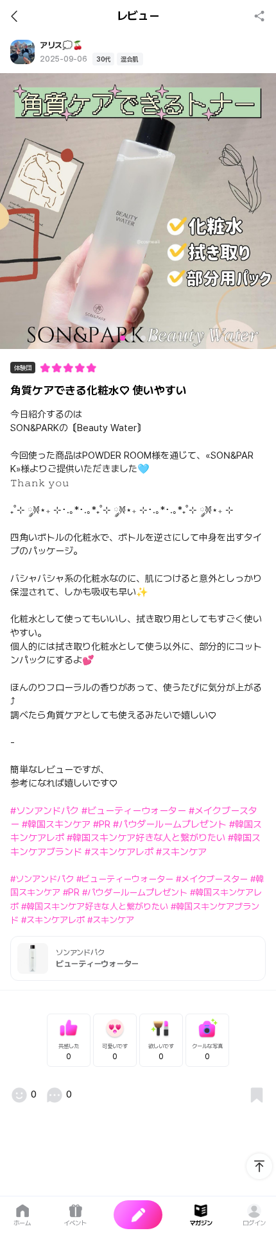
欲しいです (161, 1051)
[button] (122, 338)
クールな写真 (207, 1051)
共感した (68, 1051)
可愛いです (115, 1051)
